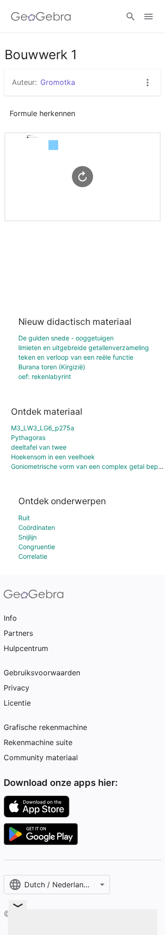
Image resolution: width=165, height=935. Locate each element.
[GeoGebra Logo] (41, 16)
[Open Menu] (148, 16)
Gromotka (57, 82)
